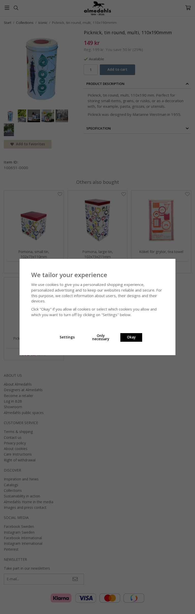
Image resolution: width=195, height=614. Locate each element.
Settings (67, 337)
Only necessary (100, 337)
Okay (131, 337)
